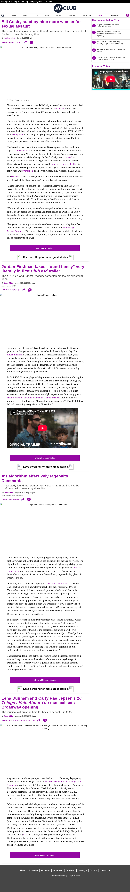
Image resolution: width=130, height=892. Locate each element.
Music (59, 15)
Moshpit (48, 1)
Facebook (70, 870)
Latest (13, 15)
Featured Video (101, 66)
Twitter (15, 499)
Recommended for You (105, 20)
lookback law (23, 150)
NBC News (58, 108)
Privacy (93, 870)
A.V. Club (11, 1)
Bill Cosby (16, 42)
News (26, 15)
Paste (3, 1)
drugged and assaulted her (64, 164)
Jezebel (20, 1)
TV (37, 15)
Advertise (45, 870)
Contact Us (105, 870)
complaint (18, 134)
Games (72, 15)
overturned (27, 170)
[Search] (2, 15)
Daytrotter (38, 1)
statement (15, 176)
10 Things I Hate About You (23, 720)
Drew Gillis (8, 283)
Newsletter (114, 15)
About (22, 870)
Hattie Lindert (9, 38)
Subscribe (86, 15)
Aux (100, 15)
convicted (67, 157)
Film (47, 15)
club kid (16, 290)
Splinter (29, 1)
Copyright (82, 870)
